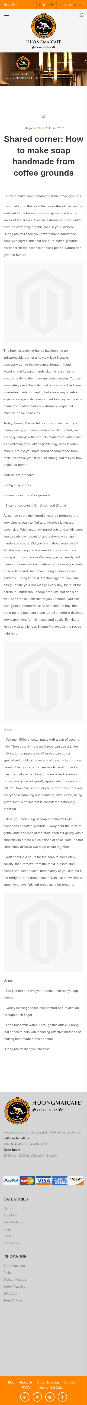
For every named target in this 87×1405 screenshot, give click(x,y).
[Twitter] (38, 1395)
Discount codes (14, 1279)
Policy (7, 1272)
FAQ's (7, 1236)
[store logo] (43, 31)
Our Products (13, 1222)
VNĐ (50, 4)
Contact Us (11, 1243)
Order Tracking (14, 1286)
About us (25, 1382)
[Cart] (81, 15)
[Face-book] (62, 1395)
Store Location (14, 1266)
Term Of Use (12, 1300)
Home (7, 1208)
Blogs (7, 1229)
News (41, 128)
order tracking (48, 1382)
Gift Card (10, 1293)
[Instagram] (51, 1395)
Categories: (30, 128)
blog (11, 1382)
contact (70, 1382)
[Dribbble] (26, 1395)
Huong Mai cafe (49, 1387)
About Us (10, 1215)
